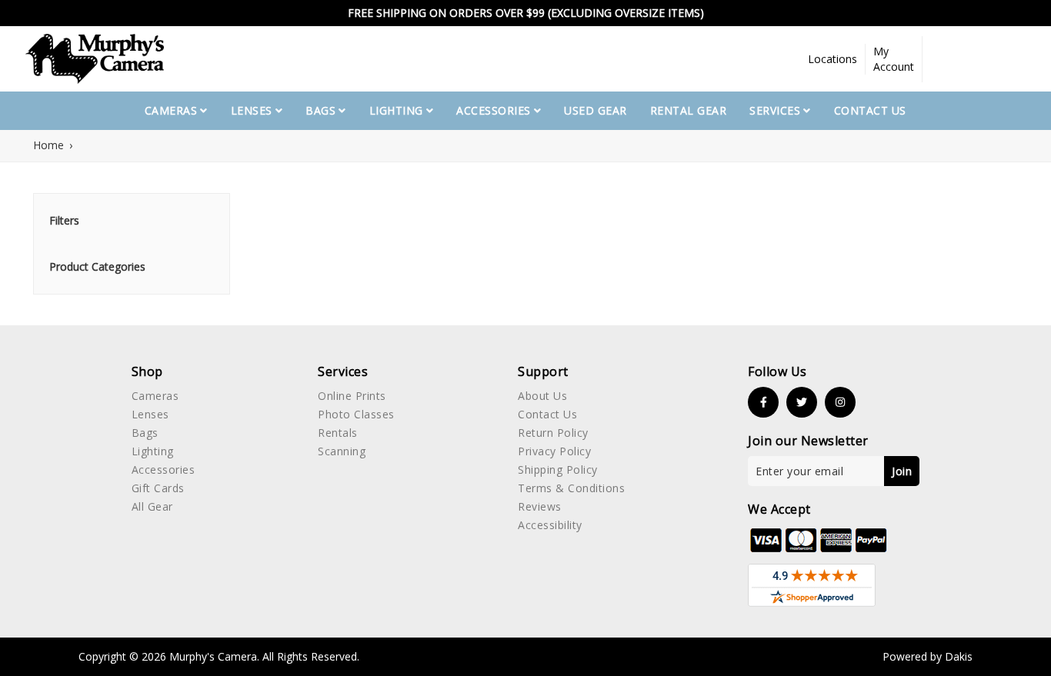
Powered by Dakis (928, 656)
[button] (833, 59)
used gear (595, 110)
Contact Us (870, 110)
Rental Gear (688, 110)
